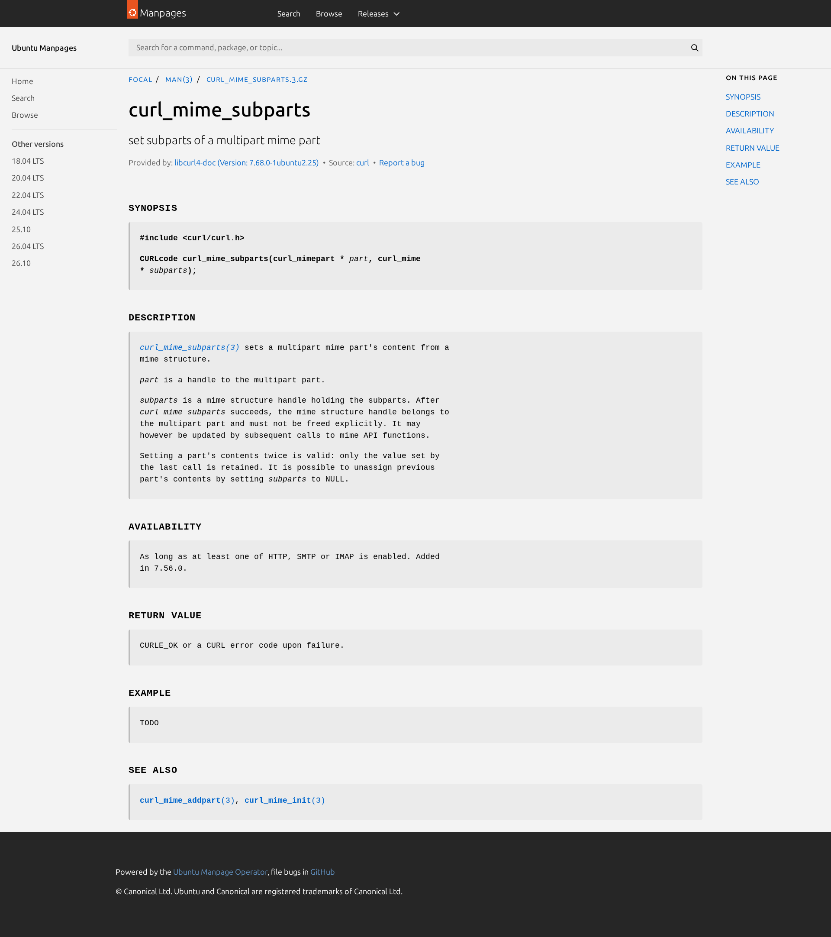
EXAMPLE (743, 164)
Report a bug (402, 162)
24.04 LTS (28, 211)
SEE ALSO (742, 181)
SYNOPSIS (743, 96)
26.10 (21, 262)
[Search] (694, 47)
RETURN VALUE (752, 147)
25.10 (21, 228)
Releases (373, 13)
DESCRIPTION (750, 113)
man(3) (179, 78)
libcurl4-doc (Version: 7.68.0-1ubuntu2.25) (246, 162)
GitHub (322, 871)
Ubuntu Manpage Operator (220, 871)
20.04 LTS (28, 177)
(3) (187, 800)
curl (362, 162)
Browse (329, 13)
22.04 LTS (28, 194)
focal (140, 78)
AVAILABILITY (750, 130)
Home (22, 80)
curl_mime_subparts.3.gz (257, 78)
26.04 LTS (28, 245)
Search (288, 13)
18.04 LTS (28, 160)
